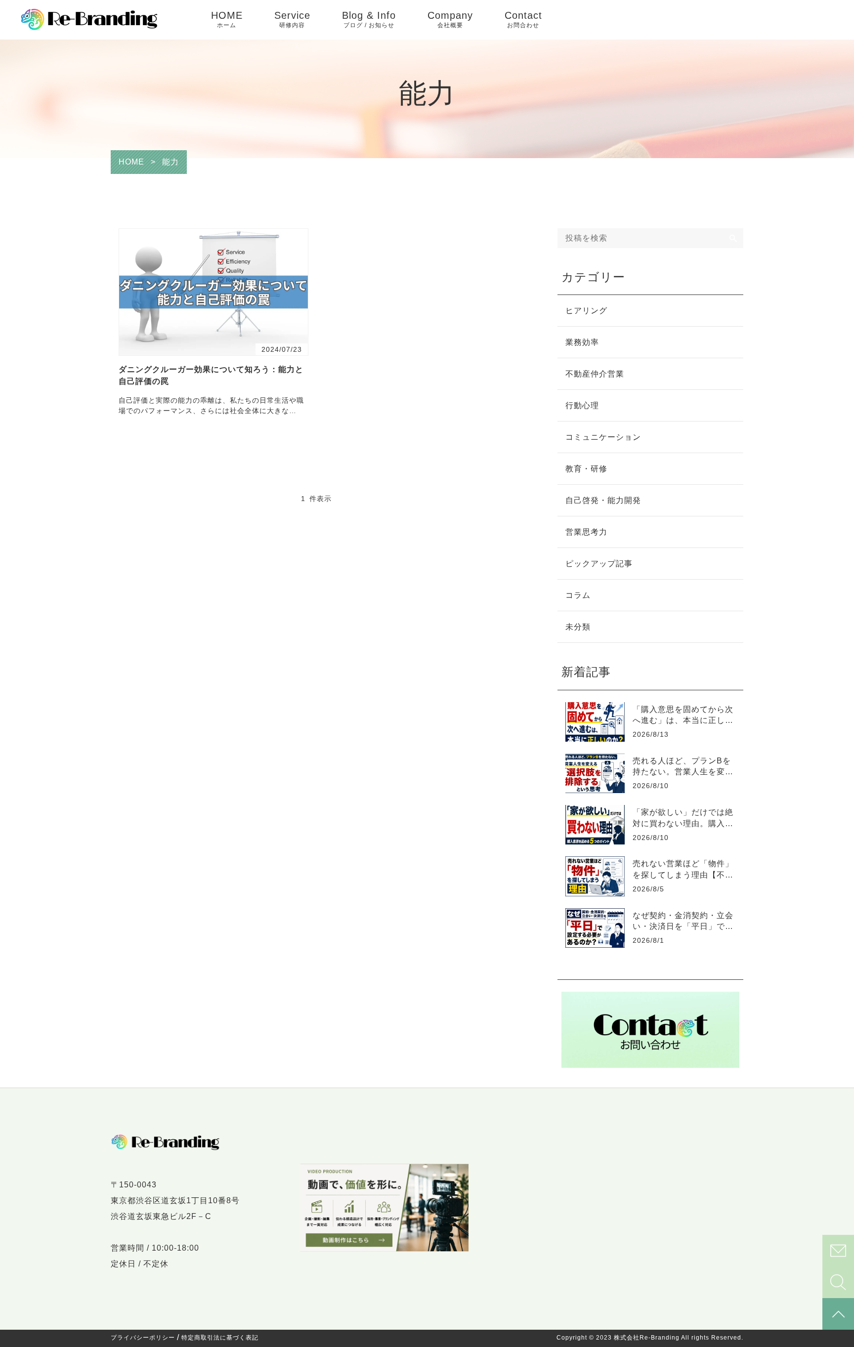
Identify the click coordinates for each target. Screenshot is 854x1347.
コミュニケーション (603, 437)
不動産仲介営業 (594, 374)
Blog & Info (369, 19)
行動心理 (582, 405)
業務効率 (582, 342)
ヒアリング (586, 310)
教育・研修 (586, 468)
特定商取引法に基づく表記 (219, 1338)
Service (292, 19)
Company (450, 19)
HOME (227, 19)
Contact (523, 19)
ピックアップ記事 (599, 563)
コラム (578, 595)
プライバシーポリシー (143, 1338)
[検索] (733, 238)
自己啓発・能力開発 (603, 500)
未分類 (578, 627)
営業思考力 (586, 532)
